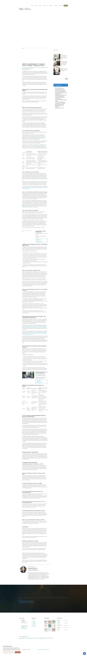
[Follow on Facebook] (59, 649)
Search (66, 78)
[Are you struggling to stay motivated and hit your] (46, 629)
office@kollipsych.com (24, 628)
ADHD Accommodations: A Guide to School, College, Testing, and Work (64, 56)
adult (38, 445)
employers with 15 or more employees (31, 349)
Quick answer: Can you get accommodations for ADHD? (59, 89)
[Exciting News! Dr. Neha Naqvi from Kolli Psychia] (53, 626)
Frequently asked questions (59, 105)
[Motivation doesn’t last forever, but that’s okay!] (49, 626)
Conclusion (57, 106)
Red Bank (30, 68)
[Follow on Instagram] (62, 649)
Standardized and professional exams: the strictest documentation (61, 96)
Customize (6, 652)
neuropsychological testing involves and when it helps (30, 206)
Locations (20, 636)
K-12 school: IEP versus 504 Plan (60, 91)
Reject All (12, 652)
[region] (12, 649)
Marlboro (32, 638)
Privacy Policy (40, 649)
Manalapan (51, 638)
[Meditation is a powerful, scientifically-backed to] (49, 629)
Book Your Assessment (39, 240)
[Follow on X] (60, 649)
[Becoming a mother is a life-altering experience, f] (46, 626)
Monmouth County (47, 638)
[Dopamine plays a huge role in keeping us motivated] (53, 622)
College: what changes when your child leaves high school (61, 93)
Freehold (29, 638)
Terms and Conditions (46, 649)
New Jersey (26, 636)
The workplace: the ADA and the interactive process (60, 98)
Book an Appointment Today (26, 601)
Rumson (35, 638)
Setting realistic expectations (59, 104)
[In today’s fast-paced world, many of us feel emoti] (49, 622)
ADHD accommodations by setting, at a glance (61, 100)
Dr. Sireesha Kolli (34, 67)
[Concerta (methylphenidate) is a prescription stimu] (46, 622)
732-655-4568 (23, 627)
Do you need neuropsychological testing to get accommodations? (60, 103)
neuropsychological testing (43, 311)
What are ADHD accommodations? (60, 90)
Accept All (17, 652)
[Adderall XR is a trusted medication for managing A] (53, 629)
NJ (32, 68)
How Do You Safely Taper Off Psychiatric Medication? (64, 69)
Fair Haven (38, 638)
